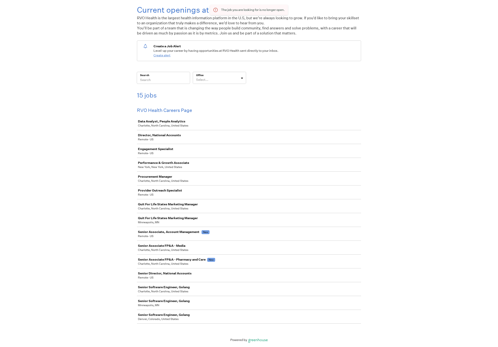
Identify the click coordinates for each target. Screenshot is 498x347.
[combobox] (196, 80)
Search (144, 75)
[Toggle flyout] (242, 78)
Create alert (161, 55)
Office (200, 75)
